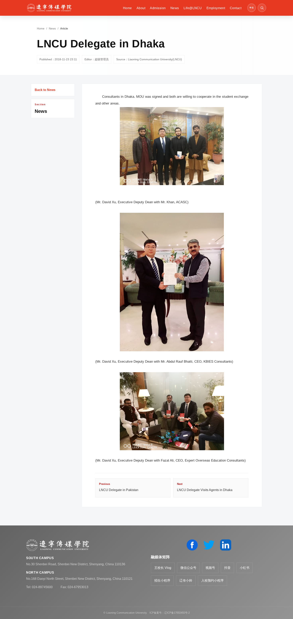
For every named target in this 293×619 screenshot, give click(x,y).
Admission (158, 8)
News (174, 8)
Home (127, 8)
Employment (215, 8)
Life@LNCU (193, 8)
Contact (235, 8)
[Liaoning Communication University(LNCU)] (49, 8)
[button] (262, 8)
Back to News (45, 90)
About (141, 8)
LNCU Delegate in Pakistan (118, 487)
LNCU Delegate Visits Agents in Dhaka (204, 487)
